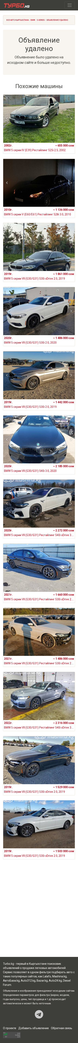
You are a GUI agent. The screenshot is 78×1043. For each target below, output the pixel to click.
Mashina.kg (59, 976)
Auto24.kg (55, 980)
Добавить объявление (33, 1028)
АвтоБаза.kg (11, 980)
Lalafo (47, 976)
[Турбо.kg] (16, 5)
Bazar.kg (42, 980)
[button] (7, 118)
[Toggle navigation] (69, 5)
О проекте (9, 1028)
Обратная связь (61, 1028)
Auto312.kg (28, 980)
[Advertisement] (39, 913)
